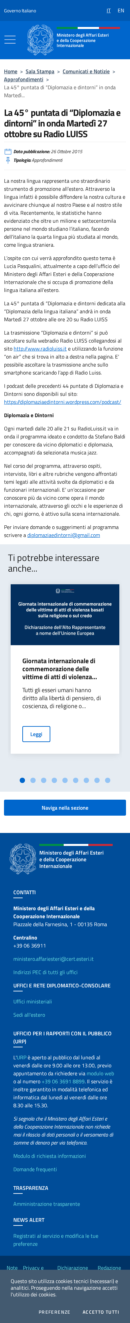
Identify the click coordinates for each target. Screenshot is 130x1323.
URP (21, 1057)
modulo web (100, 1073)
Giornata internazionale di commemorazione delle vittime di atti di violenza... (59, 669)
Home (10, 71)
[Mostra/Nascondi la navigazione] (10, 39)
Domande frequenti (35, 1169)
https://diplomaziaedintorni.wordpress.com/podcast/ (62, 402)
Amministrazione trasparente (46, 1204)
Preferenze (55, 1312)
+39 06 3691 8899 (63, 1081)
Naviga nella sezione (65, 808)
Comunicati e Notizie (86, 71)
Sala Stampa (40, 71)
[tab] (22, 780)
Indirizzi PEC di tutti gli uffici (45, 972)
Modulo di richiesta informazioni (49, 1156)
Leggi (36, 734)
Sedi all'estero (29, 1015)
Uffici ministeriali (32, 1001)
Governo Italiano (20, 10)
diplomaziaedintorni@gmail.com (63, 535)
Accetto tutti (101, 1312)
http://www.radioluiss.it (40, 349)
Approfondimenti (23, 79)
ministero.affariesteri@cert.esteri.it (53, 959)
